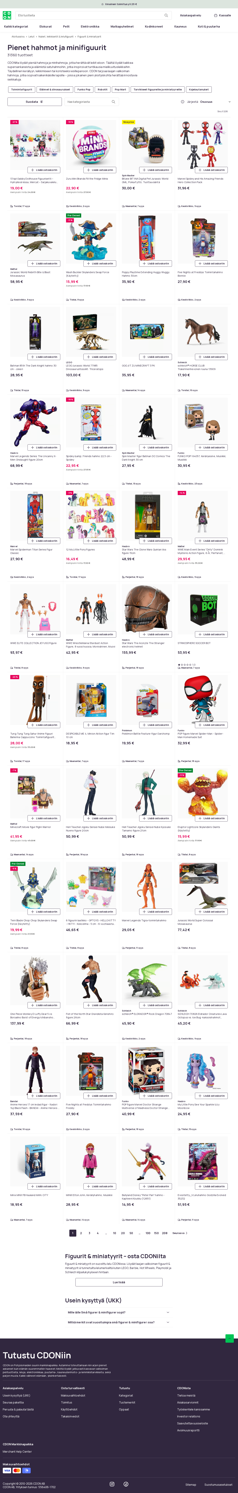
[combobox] (93, 15)
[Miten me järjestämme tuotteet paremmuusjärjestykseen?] (182, 102)
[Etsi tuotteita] (166, 15)
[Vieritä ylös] (229, 1432)
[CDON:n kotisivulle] (7, 15)
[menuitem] (16, 26)
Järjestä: (193, 102)
